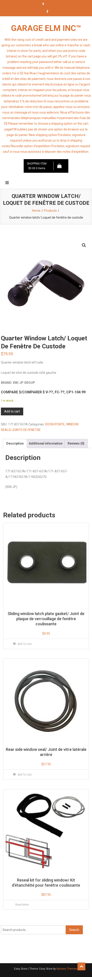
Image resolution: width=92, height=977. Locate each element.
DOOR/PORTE (55, 424)
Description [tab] (15, 443)
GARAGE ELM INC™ (46, 28)
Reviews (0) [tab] (76, 443)
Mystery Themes (66, 968)
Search (74, 930)
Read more (22, 904)
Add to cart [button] (24, 644)
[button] (84, 245)
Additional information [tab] (46, 443)
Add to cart (12, 411)
